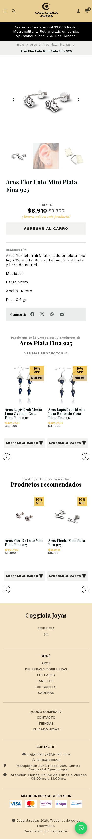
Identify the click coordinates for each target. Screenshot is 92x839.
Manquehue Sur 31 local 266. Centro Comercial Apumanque (48, 767)
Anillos (46, 681)
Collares (46, 675)
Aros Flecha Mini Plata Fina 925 (66, 543)
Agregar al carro (46, 228)
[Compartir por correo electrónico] (62, 314)
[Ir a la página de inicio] (46, 11)
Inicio (20, 44)
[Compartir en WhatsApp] (52, 314)
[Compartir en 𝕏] (43, 314)
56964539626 (49, 760)
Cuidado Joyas (46, 729)
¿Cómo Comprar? (46, 712)
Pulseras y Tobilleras (46, 669)
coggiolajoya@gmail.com (48, 754)
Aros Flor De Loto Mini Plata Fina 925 (24, 543)
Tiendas (46, 723)
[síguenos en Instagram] (46, 635)
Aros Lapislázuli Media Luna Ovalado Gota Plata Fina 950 (23, 414)
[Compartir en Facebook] (33, 314)
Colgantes (46, 687)
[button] (24, 443)
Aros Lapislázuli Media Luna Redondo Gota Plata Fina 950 (66, 414)
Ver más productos (44, 353)
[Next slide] (78, 99)
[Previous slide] (13, 99)
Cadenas (46, 693)
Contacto (46, 717)
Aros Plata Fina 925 (57, 44)
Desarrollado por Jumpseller (45, 831)
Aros (33, 44)
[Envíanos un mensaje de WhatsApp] (81, 828)
